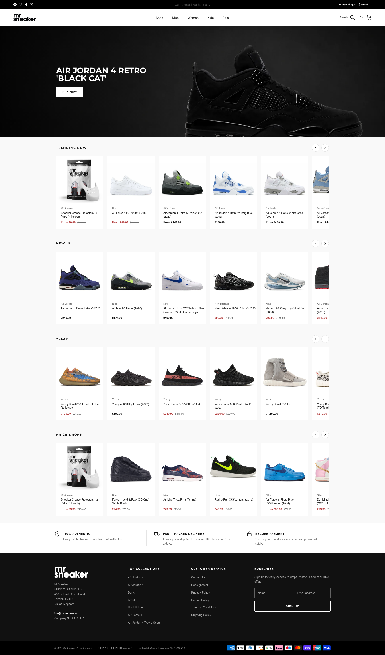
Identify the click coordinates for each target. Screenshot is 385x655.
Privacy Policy (200, 592)
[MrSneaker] (24, 18)
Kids (210, 18)
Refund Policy (200, 600)
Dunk (131, 592)
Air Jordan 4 (135, 577)
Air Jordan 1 (135, 585)
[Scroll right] (325, 148)
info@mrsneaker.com (67, 613)
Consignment (199, 585)
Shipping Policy (201, 615)
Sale (226, 18)
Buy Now (69, 92)
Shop (159, 18)
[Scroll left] (315, 148)
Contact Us (198, 577)
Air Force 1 (135, 615)
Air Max (133, 600)
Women (193, 18)
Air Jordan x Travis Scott (144, 622)
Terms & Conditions (204, 607)
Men (175, 18)
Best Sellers (136, 607)
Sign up (292, 606)
